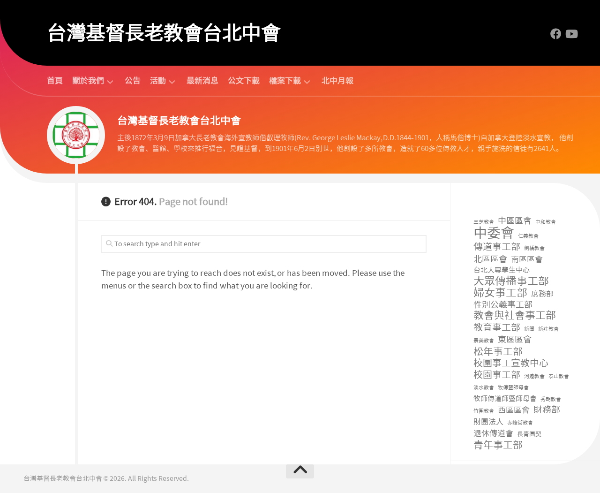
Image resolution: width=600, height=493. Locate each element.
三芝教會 (483, 222)
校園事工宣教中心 (510, 363)
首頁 (55, 80)
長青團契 (529, 434)
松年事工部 (498, 352)
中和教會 (545, 222)
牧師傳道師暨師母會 (505, 398)
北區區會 (490, 259)
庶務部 (542, 294)
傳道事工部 (496, 247)
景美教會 (483, 340)
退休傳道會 (493, 433)
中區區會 (515, 221)
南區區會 (527, 259)
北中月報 (337, 80)
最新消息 (202, 80)
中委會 (493, 233)
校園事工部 (496, 375)
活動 (158, 81)
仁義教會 (528, 236)
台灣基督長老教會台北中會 (163, 33)
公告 (133, 80)
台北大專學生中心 (501, 270)
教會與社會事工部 (514, 316)
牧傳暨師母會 (513, 387)
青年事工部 (498, 445)
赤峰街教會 (520, 422)
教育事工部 (496, 327)
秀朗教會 (550, 399)
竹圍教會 (483, 411)
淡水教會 (483, 387)
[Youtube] (571, 33)
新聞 (529, 329)
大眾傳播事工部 (511, 281)
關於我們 (88, 81)
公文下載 (244, 80)
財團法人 (488, 422)
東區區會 (515, 339)
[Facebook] (556, 33)
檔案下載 (285, 81)
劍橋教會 (534, 248)
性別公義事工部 (502, 305)
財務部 (546, 410)
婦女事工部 (500, 293)
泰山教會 (558, 376)
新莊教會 (548, 329)
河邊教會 (534, 376)
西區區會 (514, 410)
